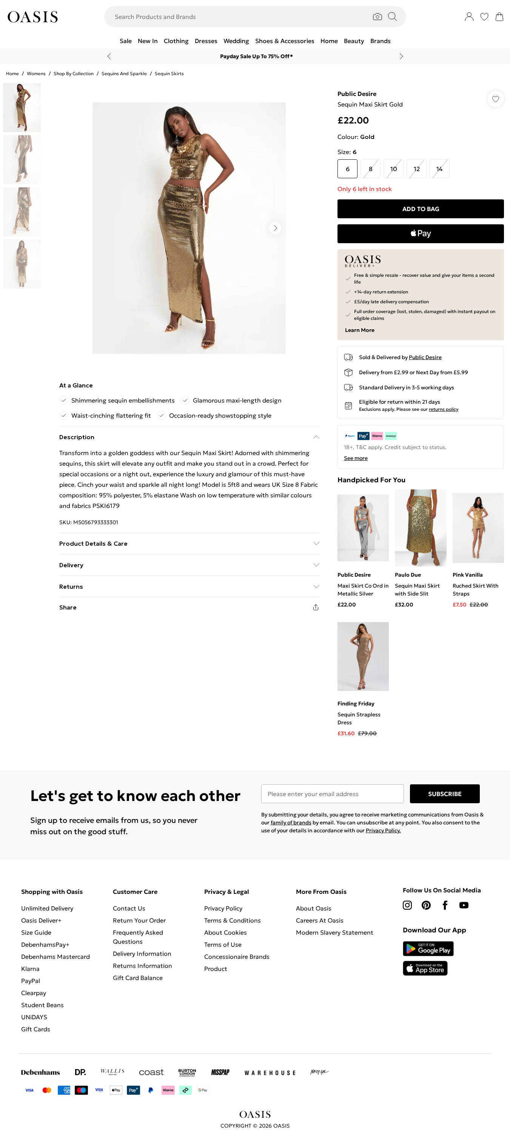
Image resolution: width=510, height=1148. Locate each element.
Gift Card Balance (138, 977)
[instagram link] (407, 905)
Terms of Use (223, 944)
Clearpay (33, 993)
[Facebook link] (445, 905)
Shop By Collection (74, 73)
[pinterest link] (426, 905)
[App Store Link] (428, 958)
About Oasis (313, 908)
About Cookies (225, 932)
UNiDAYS (34, 1017)
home (12, 73)
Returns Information (142, 965)
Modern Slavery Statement (334, 932)
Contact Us (129, 908)
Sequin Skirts (169, 73)
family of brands (291, 822)
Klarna (30, 968)
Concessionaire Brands (237, 956)
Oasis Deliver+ (41, 920)
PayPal (30, 980)
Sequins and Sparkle (124, 73)
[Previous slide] (109, 56)
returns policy (443, 409)
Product (215, 968)
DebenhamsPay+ (45, 944)
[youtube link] (463, 905)
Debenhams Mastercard (55, 956)
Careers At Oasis (320, 920)
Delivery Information (142, 953)
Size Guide (36, 932)
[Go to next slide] (275, 228)
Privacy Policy (223, 908)
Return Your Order (139, 920)
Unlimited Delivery (47, 908)
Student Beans (42, 1005)
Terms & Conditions (232, 920)
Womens (36, 73)
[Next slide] (401, 56)
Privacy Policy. (383, 830)
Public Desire (356, 93)
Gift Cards (35, 1029)
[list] (189, 228)
